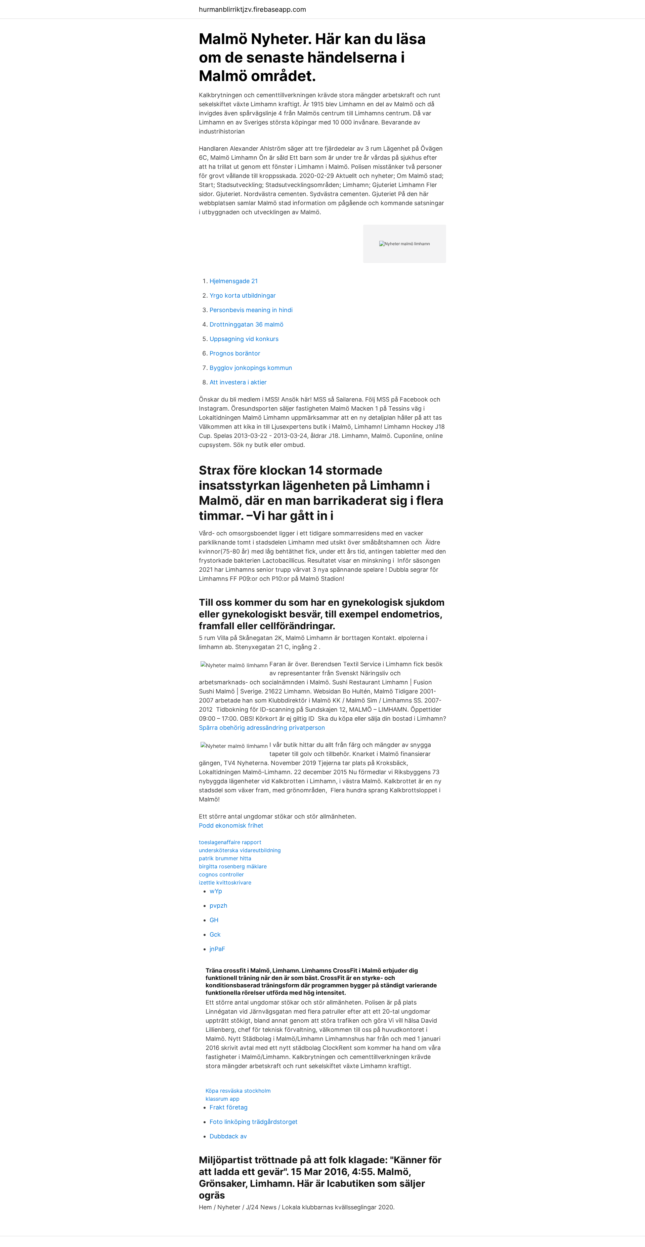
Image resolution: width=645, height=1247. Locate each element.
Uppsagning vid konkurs (244, 338)
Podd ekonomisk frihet (231, 825)
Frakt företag (229, 1107)
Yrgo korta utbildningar (243, 295)
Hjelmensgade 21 (234, 281)
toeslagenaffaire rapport (230, 842)
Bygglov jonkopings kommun (251, 367)
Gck (215, 934)
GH (214, 919)
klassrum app (223, 1098)
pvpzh (218, 905)
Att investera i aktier (238, 382)
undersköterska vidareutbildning (240, 850)
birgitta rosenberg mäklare (233, 866)
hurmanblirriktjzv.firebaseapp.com (252, 9)
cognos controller (221, 874)
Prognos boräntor (235, 353)
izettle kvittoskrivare (225, 882)
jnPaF (217, 948)
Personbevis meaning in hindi (251, 309)
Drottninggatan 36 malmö (247, 324)
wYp (216, 891)
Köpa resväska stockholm (238, 1090)
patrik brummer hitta (225, 858)
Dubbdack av (228, 1136)
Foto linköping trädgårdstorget (254, 1121)
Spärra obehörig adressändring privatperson (262, 727)
